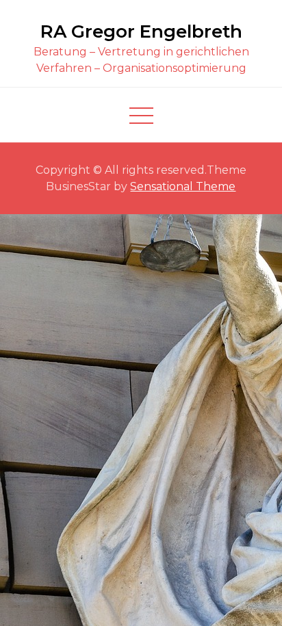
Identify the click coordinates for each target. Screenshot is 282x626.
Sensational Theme (182, 186)
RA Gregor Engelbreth (141, 31)
